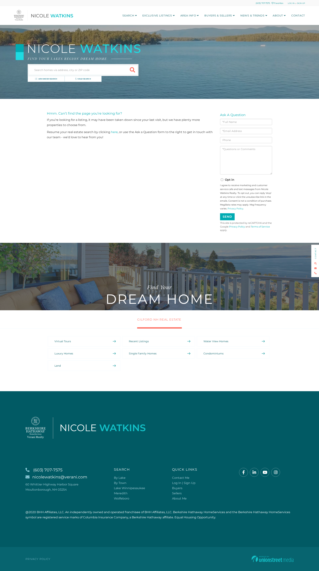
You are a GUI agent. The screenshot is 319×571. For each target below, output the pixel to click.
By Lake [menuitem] (120, 478)
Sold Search (84, 79)
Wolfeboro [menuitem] (121, 498)
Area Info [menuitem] (188, 15)
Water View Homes (215, 341)
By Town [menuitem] (120, 483)
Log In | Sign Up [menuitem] (183, 483)
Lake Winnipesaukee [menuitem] (129, 488)
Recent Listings (139, 341)
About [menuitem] (278, 15)
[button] (133, 70)
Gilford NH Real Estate (159, 319)
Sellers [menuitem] (177, 493)
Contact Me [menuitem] (180, 478)
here (114, 132)
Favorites (278, 3)
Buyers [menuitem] (177, 488)
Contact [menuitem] (298, 15)
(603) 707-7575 (263, 3)
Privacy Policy (235, 208)
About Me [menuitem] (179, 498)
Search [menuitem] (128, 15)
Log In (291, 3)
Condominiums (213, 353)
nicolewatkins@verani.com (59, 477)
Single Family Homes (143, 353)
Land (57, 365)
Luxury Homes (63, 353)
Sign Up (301, 3)
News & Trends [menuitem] (252, 15)
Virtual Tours (62, 341)
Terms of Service (260, 226)
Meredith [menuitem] (121, 493)
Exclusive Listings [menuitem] (157, 15)
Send (227, 216)
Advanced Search (47, 79)
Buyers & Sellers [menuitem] (218, 15)
